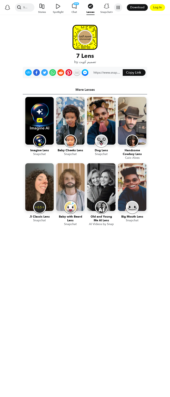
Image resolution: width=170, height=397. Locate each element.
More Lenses (85, 89)
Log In (157, 7)
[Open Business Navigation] (118, 7)
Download (137, 7)
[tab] (85, 89)
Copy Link (133, 72)
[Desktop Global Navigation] (7, 7)
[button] (28, 72)
